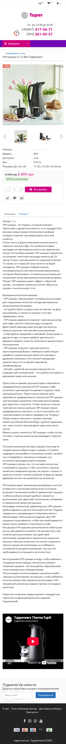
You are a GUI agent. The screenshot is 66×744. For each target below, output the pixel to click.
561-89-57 (40, 34)
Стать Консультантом (24, 708)
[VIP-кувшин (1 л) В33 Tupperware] (20, 136)
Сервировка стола (15, 53)
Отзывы (24, 213)
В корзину (40, 189)
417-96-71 (37, 29)
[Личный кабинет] (58, 3)
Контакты (32, 712)
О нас (6, 708)
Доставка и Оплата (50, 708)
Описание (9, 214)
